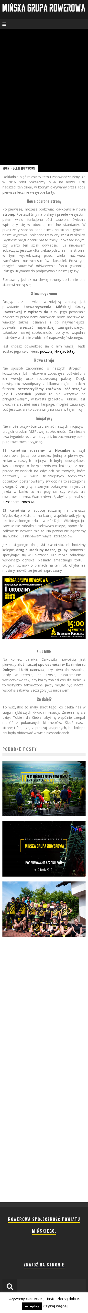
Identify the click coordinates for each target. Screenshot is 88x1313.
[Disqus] (44, 1010)
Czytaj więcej (55, 1305)
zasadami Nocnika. (20, 501)
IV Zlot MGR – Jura (44, 922)
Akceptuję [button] (32, 1306)
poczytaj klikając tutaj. (57, 351)
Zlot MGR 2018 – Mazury (44, 802)
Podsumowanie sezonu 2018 (44, 862)
